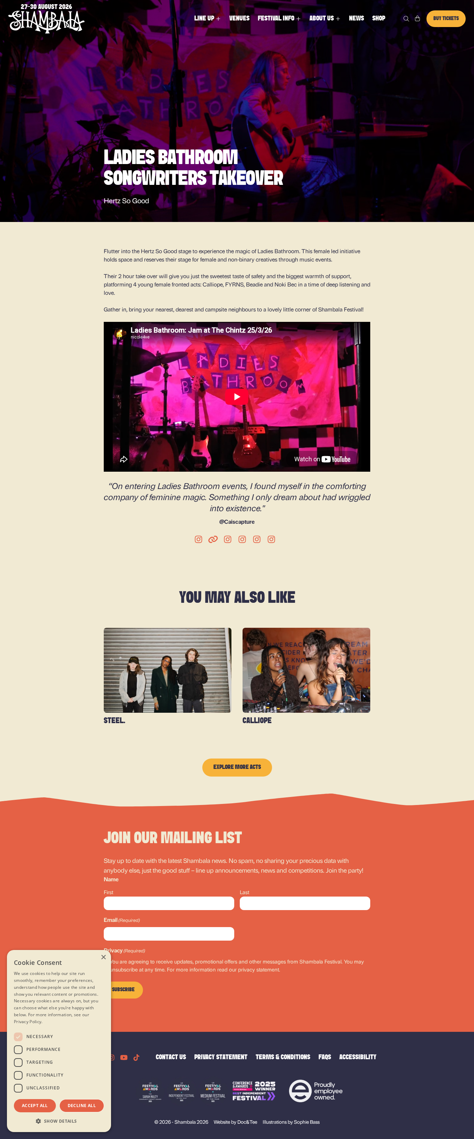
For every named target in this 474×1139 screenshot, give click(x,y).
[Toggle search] (406, 18)
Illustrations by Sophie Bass (291, 1121)
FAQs (325, 1057)
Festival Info (276, 18)
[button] (59, 1121)
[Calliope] (306, 670)
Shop (378, 18)
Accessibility (357, 1057)
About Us (322, 18)
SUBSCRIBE (123, 990)
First (108, 892)
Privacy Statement (220, 1057)
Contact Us (171, 1057)
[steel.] (167, 670)
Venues (239, 18)
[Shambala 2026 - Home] (46, 19)
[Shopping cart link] (417, 18)
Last (244, 892)
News (356, 18)
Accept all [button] (35, 1105)
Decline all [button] (82, 1105)
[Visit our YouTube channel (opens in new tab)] (123, 1057)
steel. (114, 721)
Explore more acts (237, 767)
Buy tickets (446, 19)
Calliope (257, 721)
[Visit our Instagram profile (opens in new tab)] (111, 1057)
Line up (204, 18)
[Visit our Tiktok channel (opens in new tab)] (136, 1057)
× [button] (103, 957)
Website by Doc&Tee (235, 1121)
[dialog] (59, 1041)
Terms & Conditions (283, 1057)
